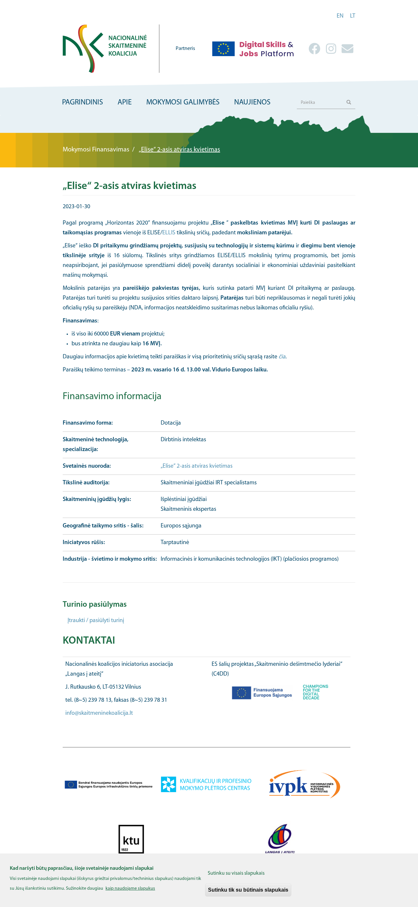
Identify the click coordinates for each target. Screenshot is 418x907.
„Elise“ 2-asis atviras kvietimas (197, 466)
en (340, 16)
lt (352, 16)
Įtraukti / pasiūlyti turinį (96, 621)
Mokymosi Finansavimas (96, 150)
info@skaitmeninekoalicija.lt (99, 713)
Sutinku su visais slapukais (236, 873)
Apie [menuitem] (125, 102)
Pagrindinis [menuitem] (82, 102)
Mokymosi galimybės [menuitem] (182, 102)
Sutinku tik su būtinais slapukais (248, 890)
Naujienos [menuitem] (252, 102)
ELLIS (168, 233)
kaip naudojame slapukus (130, 888)
